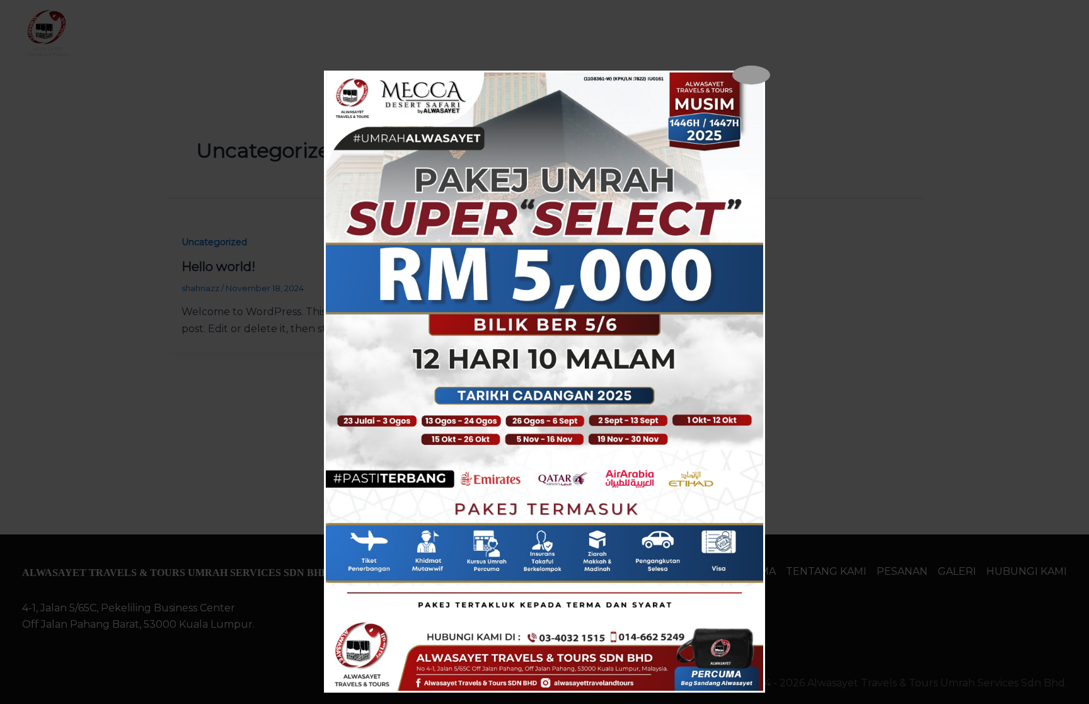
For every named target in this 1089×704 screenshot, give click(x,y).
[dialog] (544, 382)
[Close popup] (751, 75)
